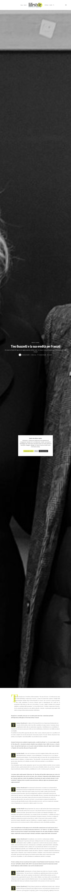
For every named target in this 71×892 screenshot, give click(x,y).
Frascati (44, 354)
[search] (54, 5)
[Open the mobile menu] (66, 5)
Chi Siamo (46, 5)
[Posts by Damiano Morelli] (20, 354)
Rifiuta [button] (36, 451)
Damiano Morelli (26, 354)
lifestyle (33, 342)
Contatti (50, 5)
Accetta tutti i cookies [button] (28, 451)
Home (22, 5)
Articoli (25, 5)
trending (37, 342)
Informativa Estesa (43, 451)
